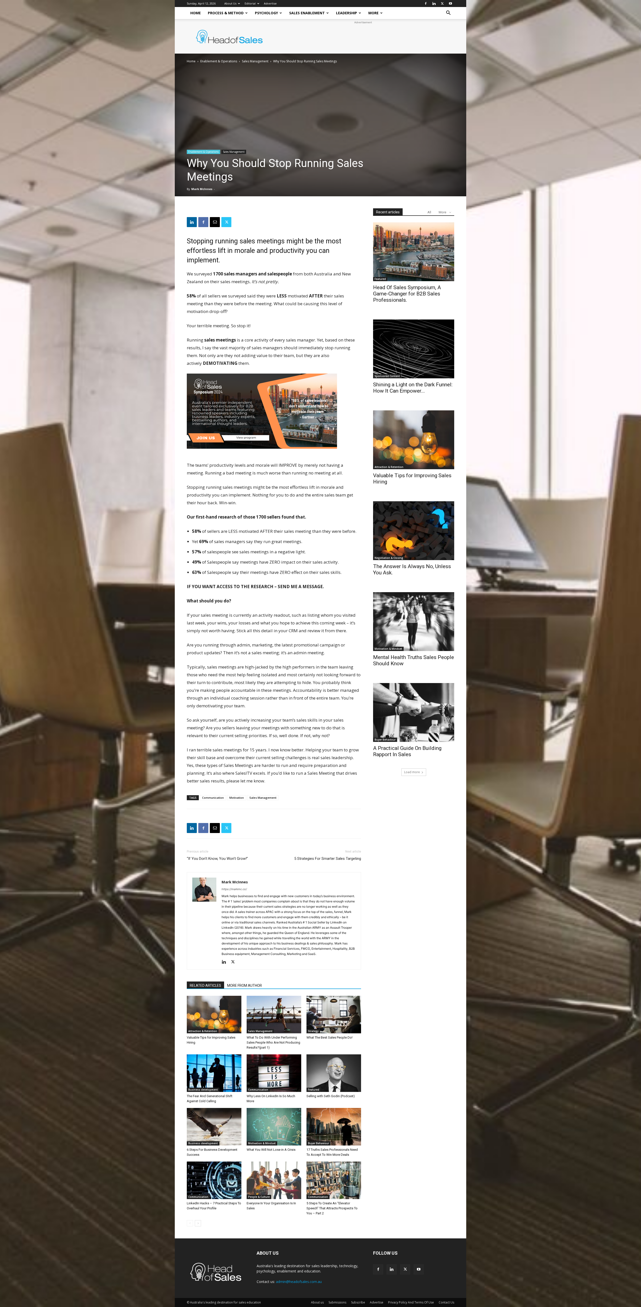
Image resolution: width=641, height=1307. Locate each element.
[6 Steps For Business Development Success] (214, 1127)
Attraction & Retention (202, 1031)
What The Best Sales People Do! (329, 1037)
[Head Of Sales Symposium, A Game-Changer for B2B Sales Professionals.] (413, 251)
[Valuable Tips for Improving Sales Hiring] (214, 1014)
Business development (203, 1089)
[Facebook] (425, 3)
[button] (448, 13)
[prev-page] (190, 1223)
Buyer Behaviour (318, 1143)
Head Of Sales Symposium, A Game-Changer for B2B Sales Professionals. (407, 293)
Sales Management (255, 61)
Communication (213, 797)
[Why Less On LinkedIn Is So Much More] (274, 1073)
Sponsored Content (387, 376)
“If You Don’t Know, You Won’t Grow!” (217, 858)
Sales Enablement (307, 13)
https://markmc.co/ (234, 889)
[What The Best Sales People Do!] (333, 1014)
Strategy (313, 1031)
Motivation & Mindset (262, 1143)
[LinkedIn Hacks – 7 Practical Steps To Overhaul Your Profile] (214, 1180)
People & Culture (259, 1197)
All (429, 212)
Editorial (250, 3)
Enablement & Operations (218, 61)
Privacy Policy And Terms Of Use (411, 1302)
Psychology (266, 13)
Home (195, 13)
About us (317, 1302)
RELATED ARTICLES (205, 986)
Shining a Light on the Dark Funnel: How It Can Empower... (412, 388)
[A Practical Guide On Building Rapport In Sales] (413, 712)
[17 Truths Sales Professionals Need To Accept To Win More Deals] (333, 1127)
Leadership (346, 13)
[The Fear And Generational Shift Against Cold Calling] (214, 1073)
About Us (230, 3)
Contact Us (446, 1302)
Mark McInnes (201, 189)
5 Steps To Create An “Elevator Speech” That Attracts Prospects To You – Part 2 (332, 1208)
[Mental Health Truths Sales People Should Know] (413, 621)
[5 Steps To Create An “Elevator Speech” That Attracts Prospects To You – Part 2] (333, 1180)
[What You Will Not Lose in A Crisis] (274, 1127)
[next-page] (198, 1223)
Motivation (236, 797)
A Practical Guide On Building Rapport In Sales (407, 751)
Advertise (270, 3)
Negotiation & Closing (389, 558)
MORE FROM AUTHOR (244, 986)
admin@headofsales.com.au (299, 1281)
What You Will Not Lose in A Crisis (271, 1150)
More (373, 13)
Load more (412, 772)
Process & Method (226, 13)
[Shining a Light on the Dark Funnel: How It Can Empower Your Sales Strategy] (413, 348)
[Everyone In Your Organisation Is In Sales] (274, 1180)
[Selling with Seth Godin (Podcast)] (333, 1073)
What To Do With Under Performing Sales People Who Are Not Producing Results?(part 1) (273, 1042)
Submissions (337, 1302)
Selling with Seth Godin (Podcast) (330, 1096)
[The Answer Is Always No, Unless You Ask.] (413, 530)
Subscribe (358, 1302)
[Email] (215, 222)
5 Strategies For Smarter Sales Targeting (327, 858)
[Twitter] (442, 3)
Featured (313, 1089)
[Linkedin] (434, 3)
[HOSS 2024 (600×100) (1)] (262, 452)
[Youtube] (450, 3)
